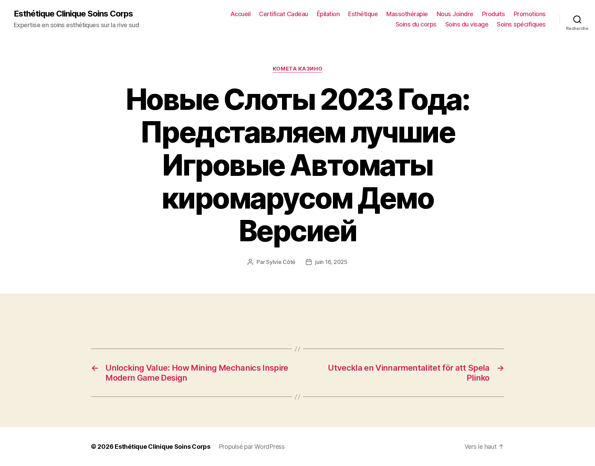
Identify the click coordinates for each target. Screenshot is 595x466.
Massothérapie (407, 14)
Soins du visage (467, 24)
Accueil (240, 14)
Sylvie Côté (280, 261)
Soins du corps (416, 24)
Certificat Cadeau (283, 14)
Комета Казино (297, 69)
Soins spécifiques (521, 24)
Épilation (328, 14)
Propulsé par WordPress (252, 446)
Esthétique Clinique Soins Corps (73, 14)
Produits (493, 14)
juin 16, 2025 (331, 261)
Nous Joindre (455, 14)
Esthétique (363, 14)
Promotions (530, 14)
